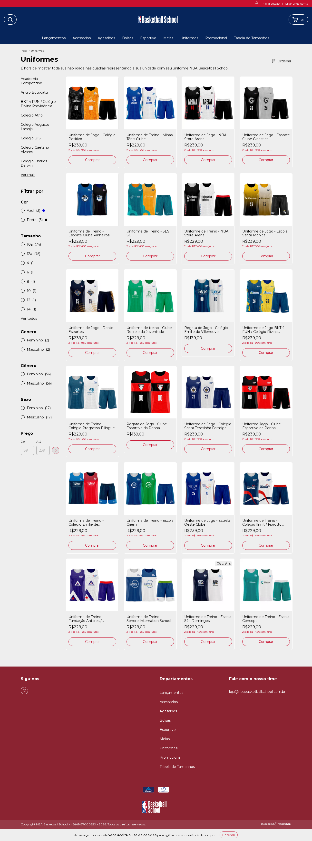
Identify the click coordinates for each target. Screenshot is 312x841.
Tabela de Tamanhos (251, 38)
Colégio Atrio (32, 115)
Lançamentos (54, 38)
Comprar (92, 160)
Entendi (228, 835)
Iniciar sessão (271, 3)
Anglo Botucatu (34, 92)
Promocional (216, 38)
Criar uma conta (296, 3)
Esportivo (148, 38)
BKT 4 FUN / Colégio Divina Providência (38, 103)
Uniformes (189, 38)
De (23, 441)
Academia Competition (31, 81)
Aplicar (55, 450)
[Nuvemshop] (276, 824)
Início (24, 50)
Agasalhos (106, 38)
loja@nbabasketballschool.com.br (257, 691)
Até (38, 441)
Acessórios (82, 38)
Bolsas (127, 38)
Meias (168, 38)
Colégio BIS (31, 138)
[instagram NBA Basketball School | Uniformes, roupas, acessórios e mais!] (24, 690)
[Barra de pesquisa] (10, 19)
